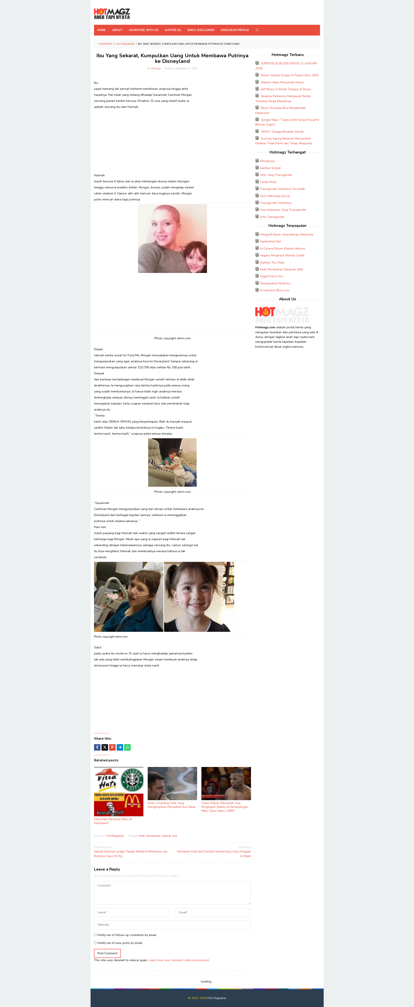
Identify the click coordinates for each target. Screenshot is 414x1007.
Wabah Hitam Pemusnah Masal (282, 82)
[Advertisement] (172, 141)
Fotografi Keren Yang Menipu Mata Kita (286, 234)
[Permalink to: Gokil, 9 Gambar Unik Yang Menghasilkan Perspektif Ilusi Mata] (172, 783)
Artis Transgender (272, 217)
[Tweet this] (105, 747)
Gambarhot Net (270, 241)
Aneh (141, 836)
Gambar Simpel (270, 168)
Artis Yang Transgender (276, 175)
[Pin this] (112, 747)
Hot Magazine (115, 836)
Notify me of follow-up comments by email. (127, 935)
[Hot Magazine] (112, 14)
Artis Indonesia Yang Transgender (283, 210)
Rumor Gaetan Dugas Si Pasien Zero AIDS (289, 75)
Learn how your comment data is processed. (179, 960)
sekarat (166, 836)
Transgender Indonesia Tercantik (282, 189)
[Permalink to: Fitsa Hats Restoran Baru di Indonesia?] (118, 791)
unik (174, 836)
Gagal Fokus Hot (271, 276)
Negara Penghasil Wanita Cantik (282, 255)
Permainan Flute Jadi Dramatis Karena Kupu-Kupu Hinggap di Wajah (214, 851)
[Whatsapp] (127, 747)
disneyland (153, 836)
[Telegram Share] (120, 747)
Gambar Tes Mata (272, 262)
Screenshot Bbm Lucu (275, 290)
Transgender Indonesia (275, 203)
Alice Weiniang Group (275, 196)
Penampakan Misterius (275, 283)
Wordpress (267, 161)
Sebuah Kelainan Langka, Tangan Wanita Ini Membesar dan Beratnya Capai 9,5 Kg (131, 851)
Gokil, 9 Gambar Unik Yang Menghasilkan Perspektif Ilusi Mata (171, 805)
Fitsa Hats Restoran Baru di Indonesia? (113, 821)
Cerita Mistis (268, 182)
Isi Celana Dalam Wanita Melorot (282, 248)
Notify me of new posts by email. (120, 943)
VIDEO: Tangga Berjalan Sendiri (282, 132)
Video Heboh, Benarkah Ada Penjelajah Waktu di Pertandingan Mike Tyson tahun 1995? (224, 807)
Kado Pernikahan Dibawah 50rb (281, 269)
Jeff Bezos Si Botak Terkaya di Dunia (286, 89)
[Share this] (97, 747)
